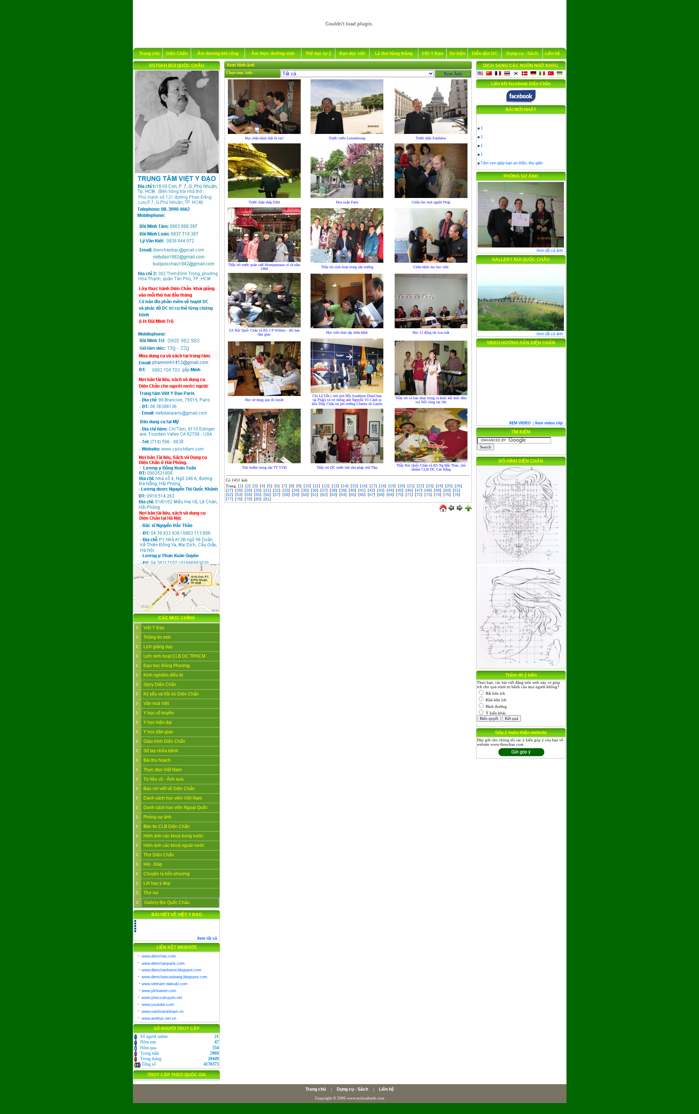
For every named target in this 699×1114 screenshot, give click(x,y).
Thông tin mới (157, 637)
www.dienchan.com (159, 956)
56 (267, 494)
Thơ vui (150, 892)
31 (267, 490)
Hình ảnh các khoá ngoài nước (174, 845)
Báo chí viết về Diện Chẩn (169, 788)
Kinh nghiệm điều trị (163, 675)
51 (456, 490)
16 (364, 486)
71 (409, 494)
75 (447, 494)
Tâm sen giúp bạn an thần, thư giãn (512, 157)
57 (277, 494)
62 (324, 494)
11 (317, 486)
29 (248, 490)
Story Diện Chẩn (159, 684)
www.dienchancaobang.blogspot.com (174, 977)
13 (335, 486)
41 (362, 490)
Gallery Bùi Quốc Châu (167, 902)
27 (229, 490)
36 (314, 490)
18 (382, 486)
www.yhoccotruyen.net (162, 997)
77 (229, 499)
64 (343, 494)
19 (392, 486)
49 (437, 490)
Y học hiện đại (157, 722)
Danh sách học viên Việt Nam (172, 798)
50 (447, 490)
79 (248, 499)
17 (373, 486)
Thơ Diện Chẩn (158, 854)
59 (295, 494)
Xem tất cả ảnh (549, 250)
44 (390, 490)
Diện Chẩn (176, 53)
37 (324, 490)
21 (411, 486)
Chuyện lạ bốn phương (166, 873)
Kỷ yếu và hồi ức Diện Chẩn (171, 694)
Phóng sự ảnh (157, 817)
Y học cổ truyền (158, 712)
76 (456, 494)
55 (258, 494)
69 (390, 494)
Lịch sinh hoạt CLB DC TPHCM (174, 656)
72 (418, 494)
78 (239, 499)
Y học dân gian (158, 731)
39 (343, 490)
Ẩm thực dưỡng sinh (273, 53)
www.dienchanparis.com (163, 963)
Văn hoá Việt (156, 703)
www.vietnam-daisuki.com (164, 984)
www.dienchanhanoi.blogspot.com (171, 970)
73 (428, 494)
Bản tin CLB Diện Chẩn (166, 826)
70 (400, 494)
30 (258, 490)
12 (326, 486)
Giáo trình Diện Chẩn (164, 741)
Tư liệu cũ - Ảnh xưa (163, 779)
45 (400, 490)
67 (371, 494)
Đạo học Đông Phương (166, 665)
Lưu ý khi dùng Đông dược (504, 165)
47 (418, 490)
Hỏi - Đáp (152, 864)
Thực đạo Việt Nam (162, 769)
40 (352, 490)
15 (354, 486)
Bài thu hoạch (157, 760)
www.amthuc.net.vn (159, 1018)
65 (352, 494)
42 (371, 490)
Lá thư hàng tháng (393, 53)
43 (381, 490)
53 (239, 494)
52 (229, 494)
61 (314, 494)
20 (401, 486)
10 (307, 486)
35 (305, 490)
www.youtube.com (158, 1004)
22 (420, 486)
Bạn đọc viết (352, 53)
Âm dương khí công (217, 53)
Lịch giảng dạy (158, 646)
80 (258, 499)
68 (381, 494)
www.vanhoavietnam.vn (162, 1011)
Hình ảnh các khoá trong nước (173, 836)
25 (449, 486)
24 (439, 486)
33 (286, 490)
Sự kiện (457, 53)
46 (409, 490)
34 (295, 490)
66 (362, 494)
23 (430, 486)
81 (267, 499)
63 (333, 494)
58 (286, 494)
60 (305, 494)
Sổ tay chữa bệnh (160, 750)
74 (437, 494)
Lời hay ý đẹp (156, 883)
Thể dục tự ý (318, 53)
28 (239, 490)
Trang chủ (149, 53)
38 (333, 490)
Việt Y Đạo (432, 53)
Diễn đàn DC (485, 53)
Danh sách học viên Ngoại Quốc (175, 807)
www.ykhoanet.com (159, 990)
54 (248, 494)
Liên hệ (552, 53)
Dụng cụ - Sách (522, 53)
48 (428, 490)
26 (458, 486)
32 (277, 490)
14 (345, 486)
